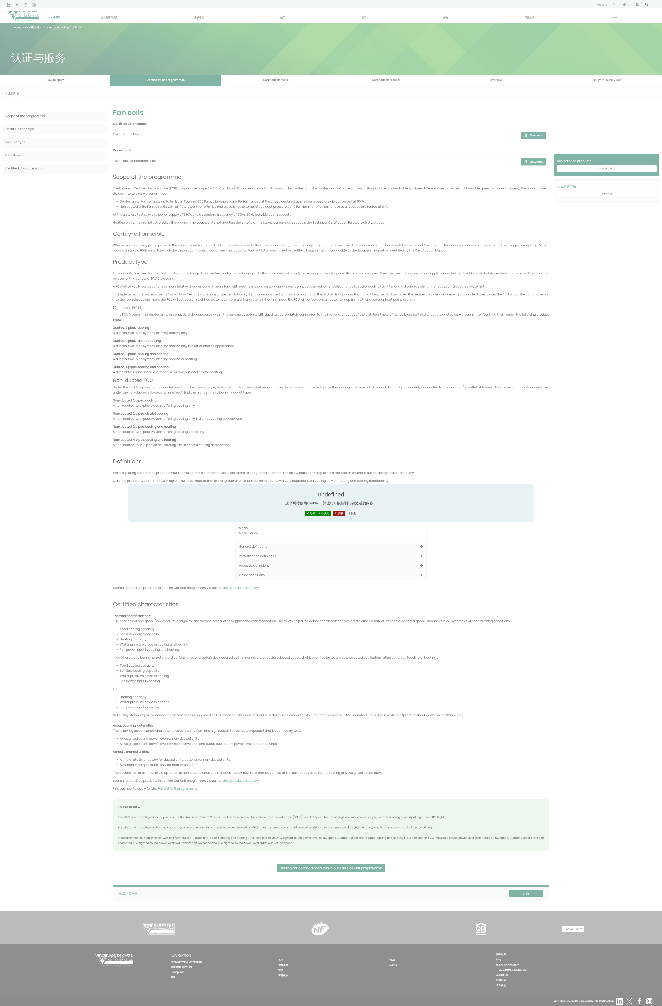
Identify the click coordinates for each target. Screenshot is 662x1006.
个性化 (352, 513)
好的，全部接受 (319, 513)
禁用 (340, 513)
